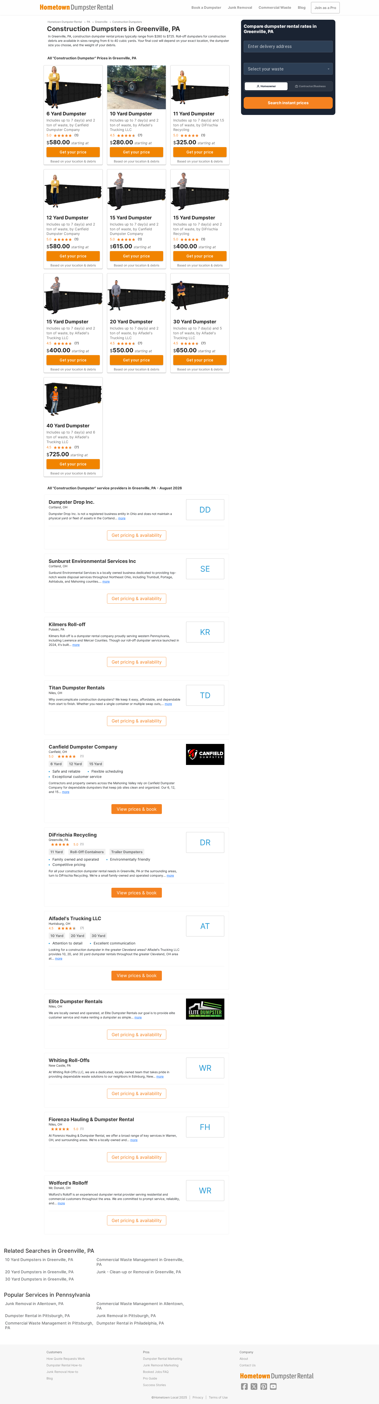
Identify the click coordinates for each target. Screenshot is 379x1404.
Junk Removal (240, 7)
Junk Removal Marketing (161, 1365)
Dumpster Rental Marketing (162, 1358)
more (121, 518)
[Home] (76, 7)
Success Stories (154, 1385)
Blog (302, 7)
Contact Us (248, 1365)
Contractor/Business (312, 86)
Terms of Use (218, 1397)
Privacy (198, 1397)
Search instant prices (288, 102)
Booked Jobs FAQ (156, 1372)
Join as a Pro (325, 7)
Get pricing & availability (137, 535)
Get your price (73, 152)
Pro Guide (150, 1378)
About (244, 1358)
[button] (288, 69)
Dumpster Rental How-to (64, 1365)
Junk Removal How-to (62, 1372)
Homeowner (268, 86)
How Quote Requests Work (65, 1358)
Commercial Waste (275, 7)
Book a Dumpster (206, 7)
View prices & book (137, 809)
